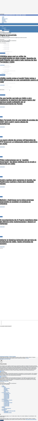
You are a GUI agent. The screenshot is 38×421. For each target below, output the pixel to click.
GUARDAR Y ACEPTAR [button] (4, 381)
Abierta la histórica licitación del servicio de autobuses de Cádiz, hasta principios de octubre (18, 242)
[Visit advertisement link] (2, 27)
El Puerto (6, 390)
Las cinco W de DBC (6, 321)
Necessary (3, 371)
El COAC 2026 (6, 54)
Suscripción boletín (8, 412)
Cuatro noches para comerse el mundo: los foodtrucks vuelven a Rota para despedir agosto (18, 182)
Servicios (4, 410)
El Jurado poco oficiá (8, 63)
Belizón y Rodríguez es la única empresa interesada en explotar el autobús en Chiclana (17, 202)
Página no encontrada (6, 32)
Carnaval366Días (5, 401)
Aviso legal (4, 323)
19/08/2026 (2, 226)
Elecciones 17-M (7, 393)
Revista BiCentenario (8, 400)
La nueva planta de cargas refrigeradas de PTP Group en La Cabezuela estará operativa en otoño (18, 142)
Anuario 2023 (6, 396)
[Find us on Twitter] (0, 76)
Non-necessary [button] (3, 376)
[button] (6, 326)
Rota (5, 391)
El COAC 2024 (6, 404)
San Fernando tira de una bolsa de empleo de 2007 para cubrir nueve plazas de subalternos (19, 122)
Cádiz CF (3, 63)
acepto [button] (27, 358)
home (1, 32)
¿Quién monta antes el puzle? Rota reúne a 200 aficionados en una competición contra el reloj (19, 80)
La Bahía (3, 386)
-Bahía (1, 116)
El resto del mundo (4, 38)
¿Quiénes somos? (5, 321)
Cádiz (3, 385)
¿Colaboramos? (5, 324)
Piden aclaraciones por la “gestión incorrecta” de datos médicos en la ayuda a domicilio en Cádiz (18, 162)
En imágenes (4, 409)
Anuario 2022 (6, 397)
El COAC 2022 (6, 406)
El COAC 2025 (6, 65)
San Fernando (7, 388)
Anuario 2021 (6, 398)
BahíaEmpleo (6, 394)
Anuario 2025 (6, 42)
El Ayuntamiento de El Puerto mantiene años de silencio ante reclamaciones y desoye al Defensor (18, 222)
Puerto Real (6, 390)
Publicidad (6, 85)
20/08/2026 (2, 107)
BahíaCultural (4, 399)
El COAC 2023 (6, 405)
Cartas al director (7, 408)
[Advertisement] (19, 7)
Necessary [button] (2, 371)
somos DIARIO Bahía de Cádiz (9, 83)
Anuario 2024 (6, 396)
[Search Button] (9, 382)
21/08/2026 (2, 65)
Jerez (5, 387)
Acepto (1, 420)
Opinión (3, 407)
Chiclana (5, 389)
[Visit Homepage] (10, 21)
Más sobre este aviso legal (31, 419)
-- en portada (2, 53)
